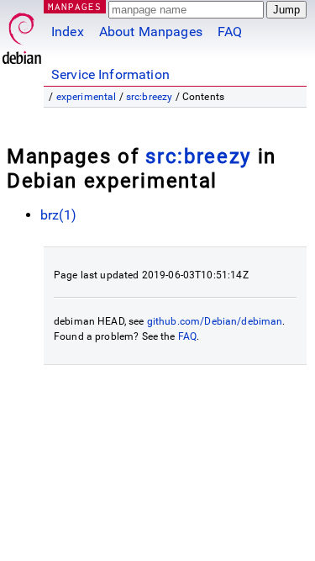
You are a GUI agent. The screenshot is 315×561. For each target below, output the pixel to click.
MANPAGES (75, 6)
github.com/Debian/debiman (215, 321)
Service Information (110, 74)
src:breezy (149, 97)
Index (67, 32)
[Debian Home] (22, 34)
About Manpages (150, 32)
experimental (86, 97)
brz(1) (58, 215)
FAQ (230, 32)
